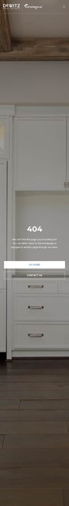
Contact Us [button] (34, 275)
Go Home (34, 264)
